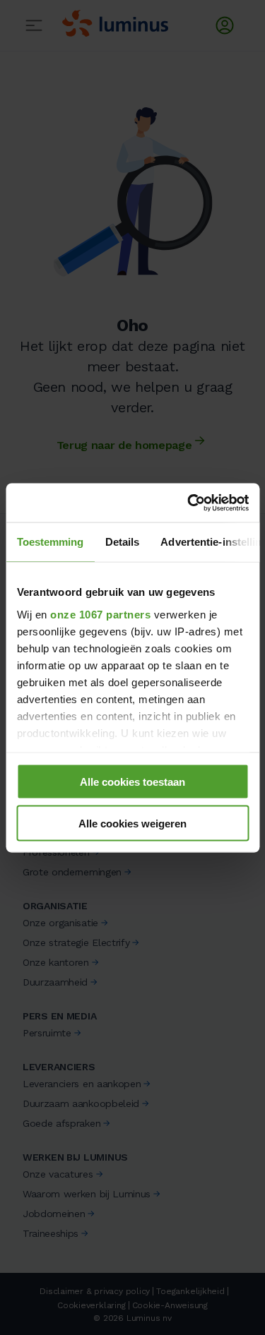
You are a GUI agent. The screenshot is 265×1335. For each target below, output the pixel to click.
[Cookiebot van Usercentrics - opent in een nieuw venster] (189, 502)
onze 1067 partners (100, 614)
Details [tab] (122, 542)
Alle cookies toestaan (132, 782)
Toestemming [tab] (49, 542)
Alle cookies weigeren (132, 823)
